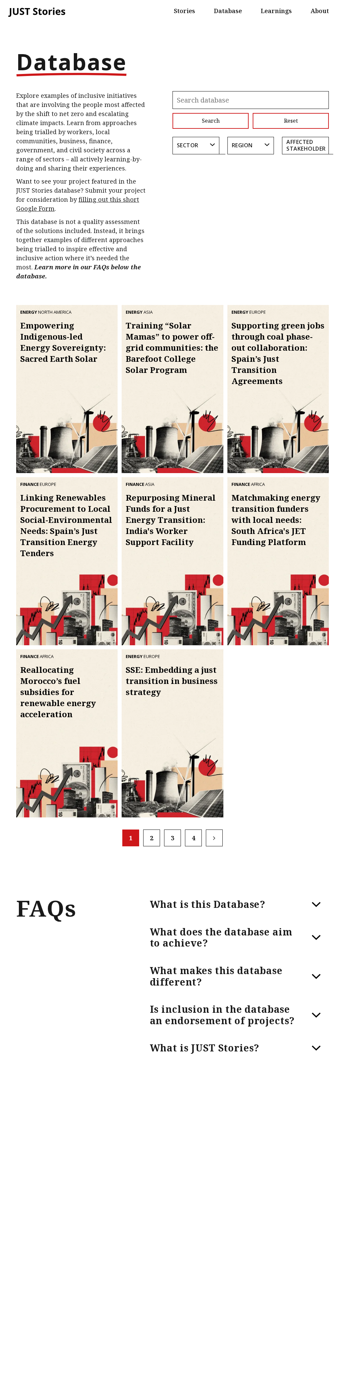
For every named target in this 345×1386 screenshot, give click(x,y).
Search (211, 120)
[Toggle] (316, 904)
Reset (291, 120)
